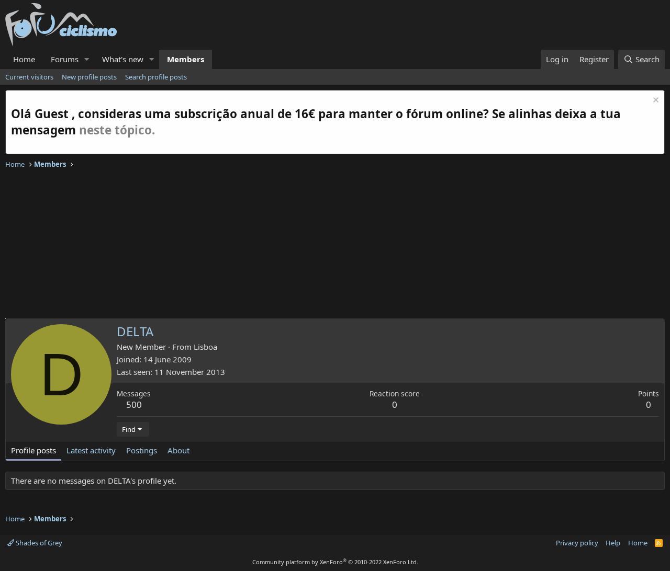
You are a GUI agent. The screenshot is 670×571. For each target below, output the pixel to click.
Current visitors (29, 77)
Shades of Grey (38, 542)
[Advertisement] (319, 245)
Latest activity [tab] (91, 450)
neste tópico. (117, 130)
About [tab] (178, 450)
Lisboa (205, 346)
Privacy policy (577, 542)
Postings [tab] (141, 450)
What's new (122, 59)
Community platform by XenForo (335, 562)
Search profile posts (156, 77)
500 (134, 404)
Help (613, 542)
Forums (65, 59)
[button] (87, 59)
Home (24, 59)
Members (185, 59)
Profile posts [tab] (33, 450)
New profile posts (89, 77)
